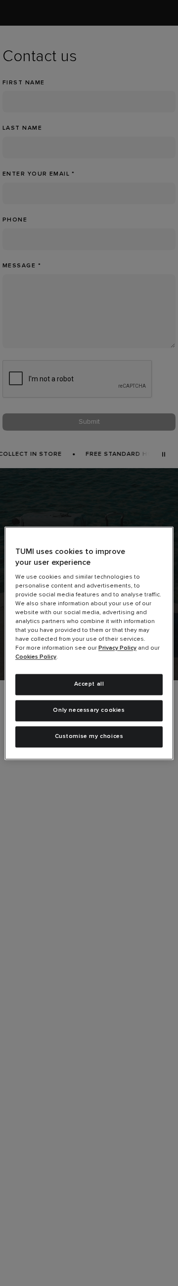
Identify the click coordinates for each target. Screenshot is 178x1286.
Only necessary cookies (89, 710)
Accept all (89, 685)
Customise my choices (89, 736)
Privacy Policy (117, 649)
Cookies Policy (35, 658)
